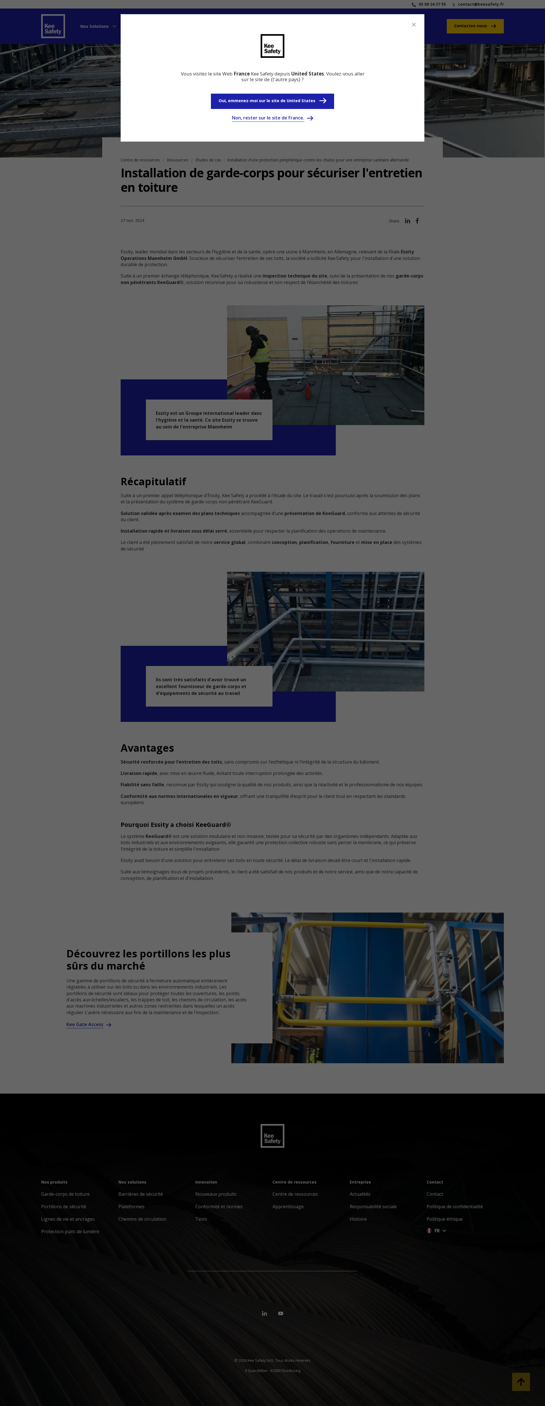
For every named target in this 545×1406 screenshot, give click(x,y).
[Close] (414, 24)
